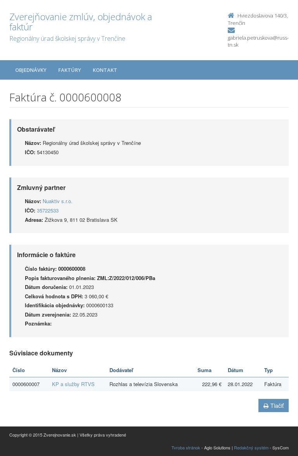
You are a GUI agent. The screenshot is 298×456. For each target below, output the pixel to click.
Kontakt (105, 69)
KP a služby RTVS (73, 384)
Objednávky (31, 69)
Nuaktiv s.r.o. (58, 201)
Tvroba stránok (186, 447)
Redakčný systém (251, 447)
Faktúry (69, 69)
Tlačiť (277, 405)
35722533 (48, 210)
